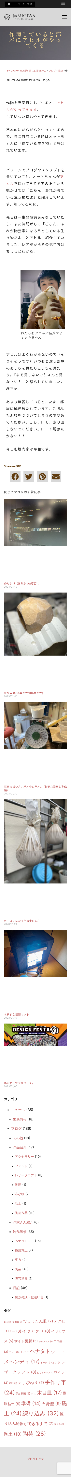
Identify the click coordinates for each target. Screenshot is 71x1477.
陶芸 (18, 1269)
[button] (63, 3)
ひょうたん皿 (38, 1321)
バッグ (24, 1352)
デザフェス (46, 1341)
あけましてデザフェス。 (19, 1083)
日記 (60, 70)
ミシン (56, 1362)
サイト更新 (26, 1341)
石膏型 (51, 1403)
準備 (31, 1403)
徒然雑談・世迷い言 (29, 1297)
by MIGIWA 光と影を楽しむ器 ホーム (26, 70)
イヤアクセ (36, 1331)
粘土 (18, 1203)
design (9, 1322)
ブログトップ (35, 1459)
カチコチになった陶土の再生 (22, 921)
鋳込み (59, 1424)
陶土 (13, 1434)
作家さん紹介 (23, 1222)
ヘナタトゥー (24, 1241)
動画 (18, 1185)
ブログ (52, 70)
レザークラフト (26, 1175)
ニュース (18, 1110)
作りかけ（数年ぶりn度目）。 (22, 583)
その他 (18, 1138)
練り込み (40, 1413)
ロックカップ (45, 1373)
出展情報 (19, 1119)
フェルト (21, 1166)
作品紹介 (19, 1147)
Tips (18, 1322)
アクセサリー (24, 1156)
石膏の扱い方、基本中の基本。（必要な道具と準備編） (35, 788)
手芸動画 (23, 1393)
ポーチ (45, 1362)
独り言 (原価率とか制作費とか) (23, 693)
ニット (14, 1352)
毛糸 (18, 1260)
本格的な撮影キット (16, 1014)
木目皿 (49, 1393)
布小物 (19, 1194)
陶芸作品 (21, 1213)
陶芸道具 (21, 1278)
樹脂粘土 (21, 1250)
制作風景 (19, 1232)
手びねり (33, 1382)
